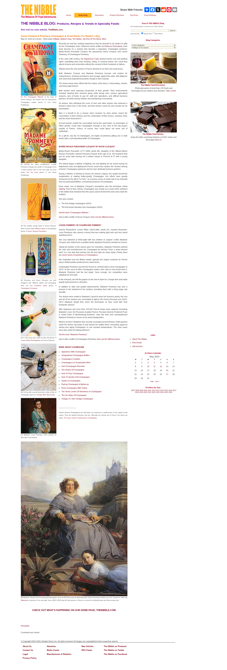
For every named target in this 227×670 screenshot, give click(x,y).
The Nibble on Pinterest (115, 646)
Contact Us (28, 650)
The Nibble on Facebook (115, 654)
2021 (149, 392)
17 (148, 370)
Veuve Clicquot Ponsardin (36, 231)
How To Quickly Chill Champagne (75, 377)
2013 (158, 390)
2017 (174, 390)
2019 (141, 392)
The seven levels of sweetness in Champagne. (80, 418)
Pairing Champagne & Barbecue (75, 384)
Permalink (25, 626)
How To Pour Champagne (72, 373)
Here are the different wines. (102, 217)
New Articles (87, 646)
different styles (40, 228)
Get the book (32, 172)
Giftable (56, 39)
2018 (137, 392)
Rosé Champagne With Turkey (74, 388)
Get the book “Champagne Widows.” (74, 213)
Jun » (157, 381)
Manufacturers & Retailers (59, 654)
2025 (166, 392)
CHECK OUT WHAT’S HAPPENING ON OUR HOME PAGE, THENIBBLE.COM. (74, 610)
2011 (149, 390)
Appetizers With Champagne (73, 352)
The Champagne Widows (33, 97)
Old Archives (137, 346)
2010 (145, 390)
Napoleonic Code (91, 59)
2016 (170, 390)
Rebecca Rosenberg (113, 46)
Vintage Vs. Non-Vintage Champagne (77, 399)
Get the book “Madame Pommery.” (73, 334)
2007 (133, 390)
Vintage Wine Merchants (45, 395)
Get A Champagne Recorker (73, 366)
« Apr (152, 381)
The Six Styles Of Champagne (74, 395)
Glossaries (99, 15)
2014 (162, 390)
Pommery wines (40, 285)
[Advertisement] (153, 166)
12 (161, 366)
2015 (166, 390)
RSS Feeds (137, 343)
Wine (104, 39)
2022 (154, 392)
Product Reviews (117, 15)
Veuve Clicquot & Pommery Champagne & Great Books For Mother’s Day (60, 36)
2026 (170, 392)
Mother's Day (66, 39)
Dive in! (158, 140)
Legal (25, 654)
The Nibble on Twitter (114, 650)
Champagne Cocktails (70, 359)
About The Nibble (139, 339)
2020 (145, 392)
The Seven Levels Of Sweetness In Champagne (81, 391)
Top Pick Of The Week (92, 39)
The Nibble (77, 39)
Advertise (51, 646)
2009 (141, 390)
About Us (27, 646)
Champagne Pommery (29, 288)
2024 (162, 392)
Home (68, 15)
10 (148, 366)
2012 (154, 390)
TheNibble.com (55, 30)
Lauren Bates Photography (30, 340)
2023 (158, 392)
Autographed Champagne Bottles (75, 355)
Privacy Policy (29, 658)
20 (167, 370)
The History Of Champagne (72, 370)
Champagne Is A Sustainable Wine (75, 363)
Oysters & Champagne (70, 381)
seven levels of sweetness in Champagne (79, 255)
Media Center (53, 650)
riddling (62, 189)
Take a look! (171, 91)
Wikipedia (24, 600)
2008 (137, 390)
